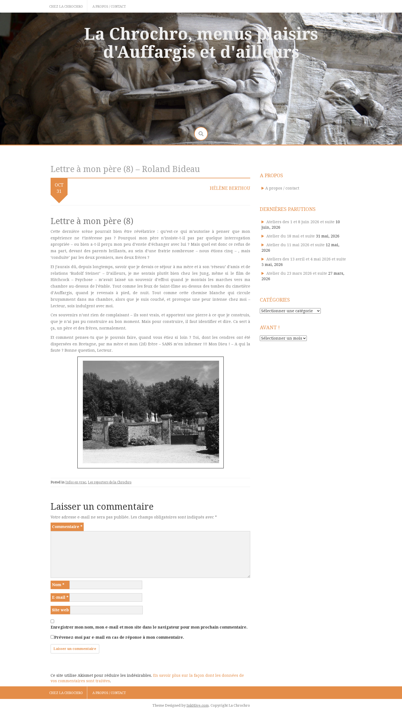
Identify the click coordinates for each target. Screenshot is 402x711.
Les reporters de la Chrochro (110, 482)
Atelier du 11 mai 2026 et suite (295, 245)
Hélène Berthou (230, 188)
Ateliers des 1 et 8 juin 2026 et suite (300, 222)
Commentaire (67, 526)
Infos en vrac (75, 482)
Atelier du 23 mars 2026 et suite (296, 273)
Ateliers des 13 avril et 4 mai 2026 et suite (306, 259)
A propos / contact (109, 6)
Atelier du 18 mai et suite (290, 236)
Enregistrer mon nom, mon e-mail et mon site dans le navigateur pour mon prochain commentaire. (149, 627)
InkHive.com (198, 705)
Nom (58, 585)
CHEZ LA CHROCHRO (66, 6)
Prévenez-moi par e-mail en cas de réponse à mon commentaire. (119, 637)
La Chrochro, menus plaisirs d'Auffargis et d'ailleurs (201, 43)
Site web (60, 610)
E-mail (60, 597)
